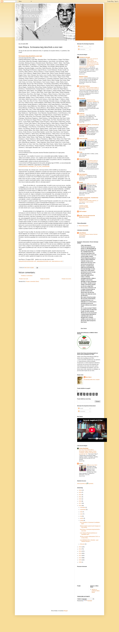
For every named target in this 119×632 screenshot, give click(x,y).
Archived (81, 78)
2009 (80, 560)
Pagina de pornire (44, 278)
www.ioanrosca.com (57, 261)
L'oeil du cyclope (83, 206)
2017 (80, 503)
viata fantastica (83, 174)
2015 (80, 547)
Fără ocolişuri (82, 211)
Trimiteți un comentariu (26, 275)
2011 (80, 555)
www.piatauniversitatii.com (44, 261)
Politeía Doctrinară (84, 159)
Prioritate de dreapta (84, 57)
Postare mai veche (66, 278)
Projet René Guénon (84, 86)
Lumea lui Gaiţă (83, 138)
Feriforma (81, 113)
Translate (89, 600)
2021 (80, 496)
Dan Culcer (89, 377)
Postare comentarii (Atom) (32, 281)
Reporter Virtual (83, 76)
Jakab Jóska (82, 115)
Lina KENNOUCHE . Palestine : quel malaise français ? (89, 540)
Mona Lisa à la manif (84, 207)
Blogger (66, 610)
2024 (80, 490)
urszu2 (81, 182)
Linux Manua (82, 233)
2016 (80, 505)
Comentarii (82, 49)
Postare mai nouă (23, 278)
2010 (80, 557)
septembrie (83, 509)
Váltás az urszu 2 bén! (92, 183)
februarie (82, 544)
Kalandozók (82, 98)
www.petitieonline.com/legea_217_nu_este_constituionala (34, 166)
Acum (80, 152)
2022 (80, 494)
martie (82, 520)
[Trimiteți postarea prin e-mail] (37, 267)
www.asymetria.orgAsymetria (85, 483)
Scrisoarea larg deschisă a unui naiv (30, 56)
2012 (80, 553)
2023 (80, 492)
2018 (80, 501)
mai (81, 516)
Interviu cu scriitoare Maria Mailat (95, 591)
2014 (80, 549)
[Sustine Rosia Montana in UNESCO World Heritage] (84, 349)
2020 (80, 499)
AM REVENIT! (82, 175)
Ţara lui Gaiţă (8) (91, 140)
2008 (80, 562)
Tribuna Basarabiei (83, 225)
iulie (81, 511)
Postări (81, 46)
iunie (81, 514)
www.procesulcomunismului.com (27, 261)
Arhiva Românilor (83, 448)
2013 (80, 551)
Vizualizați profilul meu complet (91, 379)
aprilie (82, 518)
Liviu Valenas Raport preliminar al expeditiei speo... (88, 533)
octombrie (82, 507)
